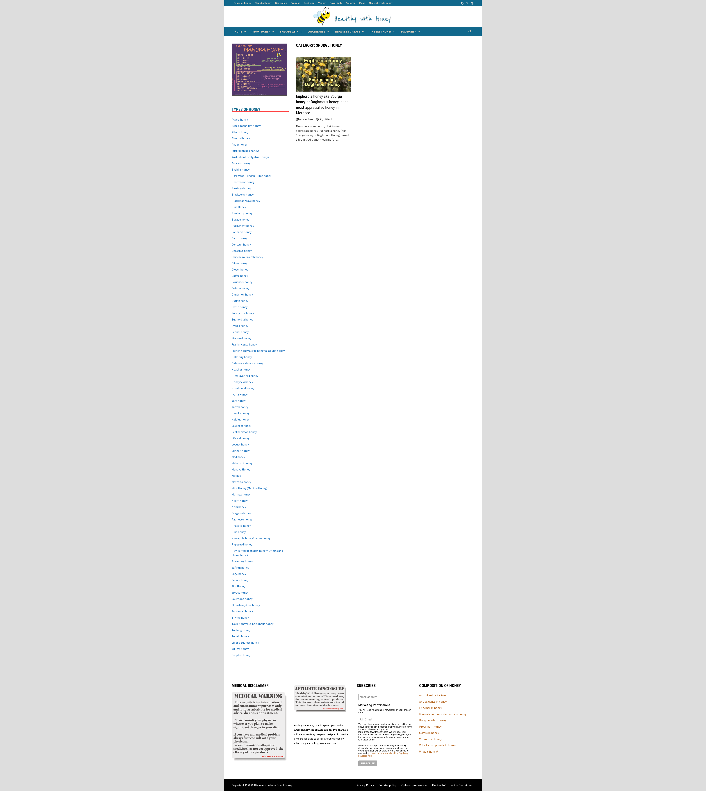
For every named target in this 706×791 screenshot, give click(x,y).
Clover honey (240, 269)
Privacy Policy (365, 785)
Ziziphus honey (241, 655)
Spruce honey (240, 592)
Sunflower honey (242, 611)
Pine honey (239, 532)
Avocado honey (241, 163)
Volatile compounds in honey (437, 745)
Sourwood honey (242, 599)
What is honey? (428, 751)
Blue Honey (239, 207)
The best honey (380, 31)
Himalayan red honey (245, 375)
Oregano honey (241, 513)
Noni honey (239, 507)
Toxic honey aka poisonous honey (252, 624)
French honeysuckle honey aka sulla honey (258, 350)
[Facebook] (462, 3)
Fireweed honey (241, 338)
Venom (322, 3)
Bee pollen (281, 3)
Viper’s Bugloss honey (245, 642)
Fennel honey (240, 332)
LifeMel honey (240, 438)
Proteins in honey (430, 726)
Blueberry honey (242, 213)
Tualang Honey (241, 630)
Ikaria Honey (239, 394)
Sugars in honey (429, 733)
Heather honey (241, 369)
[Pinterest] (472, 3)
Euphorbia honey (242, 319)
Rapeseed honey (242, 544)
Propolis (295, 3)
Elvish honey (239, 307)
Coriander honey (242, 282)
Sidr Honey (238, 586)
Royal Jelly (336, 3)
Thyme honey (240, 617)
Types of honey (242, 3)
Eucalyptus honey (243, 313)
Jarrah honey (240, 407)
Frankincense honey (244, 344)
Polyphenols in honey (432, 720)
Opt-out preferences (414, 785)
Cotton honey (240, 288)
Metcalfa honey (241, 482)
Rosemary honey (242, 561)
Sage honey (239, 574)
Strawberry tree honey (246, 605)
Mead (362, 3)
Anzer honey (239, 144)
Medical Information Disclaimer (452, 785)
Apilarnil (351, 3)
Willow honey (240, 649)
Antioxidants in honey (433, 701)
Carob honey (239, 238)
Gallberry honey (242, 357)
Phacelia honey (241, 525)
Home (238, 31)
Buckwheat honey (243, 226)
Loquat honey (240, 444)
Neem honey (239, 500)
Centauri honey (241, 244)
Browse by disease (347, 31)
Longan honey (240, 450)
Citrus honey (239, 263)
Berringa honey (241, 188)
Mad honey (408, 31)
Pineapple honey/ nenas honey (251, 538)
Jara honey (238, 400)
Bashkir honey (240, 169)
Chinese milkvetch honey (247, 257)
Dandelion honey (242, 294)
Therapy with (289, 31)
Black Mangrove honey (246, 201)
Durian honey (240, 301)
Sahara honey (240, 580)
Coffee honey (240, 276)
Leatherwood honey (244, 432)
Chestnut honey (242, 251)
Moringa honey (241, 494)
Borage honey (240, 219)
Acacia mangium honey (246, 126)
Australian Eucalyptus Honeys (250, 157)
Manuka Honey (263, 3)
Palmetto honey (242, 519)
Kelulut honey (240, 419)
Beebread (309, 3)
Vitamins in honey (430, 739)
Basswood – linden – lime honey (251, 176)
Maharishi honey (242, 463)
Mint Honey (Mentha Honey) (249, 488)
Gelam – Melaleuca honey (247, 363)
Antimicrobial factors (432, 695)
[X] (467, 3)
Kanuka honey (240, 413)
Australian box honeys (245, 151)
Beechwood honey (243, 182)
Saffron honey (240, 567)
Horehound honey (243, 388)
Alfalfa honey (240, 132)
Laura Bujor (308, 119)
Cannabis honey (242, 232)
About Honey (261, 31)
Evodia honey (240, 326)
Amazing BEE (316, 31)
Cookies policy (388, 785)
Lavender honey (241, 425)
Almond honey (241, 138)
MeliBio (236, 475)
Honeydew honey (242, 382)
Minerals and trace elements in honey (442, 714)
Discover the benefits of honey (273, 785)
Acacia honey (240, 119)
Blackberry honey (243, 194)
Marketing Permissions (374, 705)
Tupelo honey (240, 636)
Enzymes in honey (430, 708)
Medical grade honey (381, 3)
